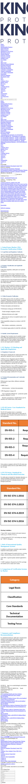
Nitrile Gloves (20, 189)
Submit (3, 782)
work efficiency (4, 189)
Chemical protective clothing (8, 182)
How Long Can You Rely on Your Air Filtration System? (14, 184)
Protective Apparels (5, 55)
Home (2, 44)
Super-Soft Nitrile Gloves (19, 188)
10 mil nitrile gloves (10, 199)
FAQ (2, 78)
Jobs (2, 92)
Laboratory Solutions (20, 171)
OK (1, 768)
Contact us (3, 95)
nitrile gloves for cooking (18, 201)
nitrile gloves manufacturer (7, 195)
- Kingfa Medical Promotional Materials (12, 141)
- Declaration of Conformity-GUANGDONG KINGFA (13, 137)
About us (3, 89)
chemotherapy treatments (7, 188)
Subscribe (19, 725)
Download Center (5, 76)
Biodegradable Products (6, 47)
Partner (2, 85)
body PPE (17, 182)
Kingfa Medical (12, 189)
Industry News (4, 82)
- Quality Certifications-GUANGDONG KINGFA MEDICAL (13, 139)
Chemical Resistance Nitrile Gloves (13, 192)
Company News (5, 81)
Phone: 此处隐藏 (5, 737)
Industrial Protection (18, 170)
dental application (23, 185)
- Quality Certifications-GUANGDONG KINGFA (13, 138)
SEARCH (19, 174)
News (2, 79)
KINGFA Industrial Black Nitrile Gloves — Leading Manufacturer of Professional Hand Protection (14, 197)
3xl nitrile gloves (20, 199)
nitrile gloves (4, 187)
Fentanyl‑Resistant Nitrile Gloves (9, 184)
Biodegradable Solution (10, 191)
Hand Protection (5, 48)
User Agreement (12, 761)
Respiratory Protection (14, 168)
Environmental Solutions (7, 170)
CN (1, 98)
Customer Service (5, 86)
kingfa (12, 194)
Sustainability (4, 93)
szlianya (13, 763)
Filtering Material (5, 54)
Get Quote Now (5, 96)
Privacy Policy (4, 761)
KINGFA (3, 199)
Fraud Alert (3, 88)
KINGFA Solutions (5, 75)
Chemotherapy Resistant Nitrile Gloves (16, 187)
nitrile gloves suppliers (19, 195)
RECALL (3, 83)
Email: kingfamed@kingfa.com (17, 737)
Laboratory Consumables (7, 69)
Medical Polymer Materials (7, 64)
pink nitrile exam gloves (20, 194)
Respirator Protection (6, 65)
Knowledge (3, 74)
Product (2, 45)
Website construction (6, 763)
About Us (3, 91)
